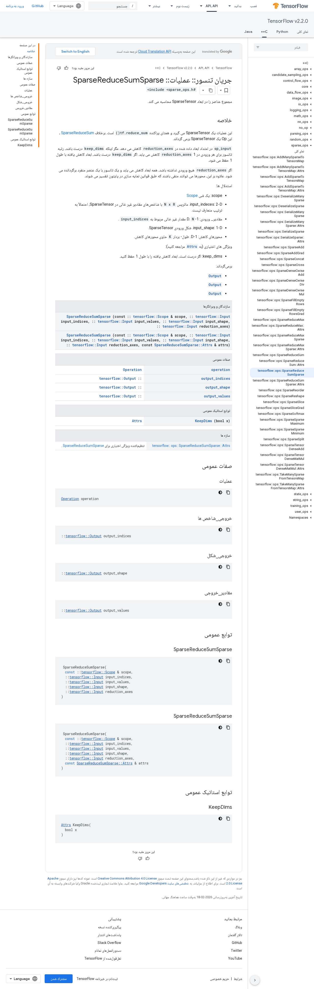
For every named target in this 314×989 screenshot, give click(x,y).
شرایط (238, 979)
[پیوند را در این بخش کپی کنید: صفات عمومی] (195, 466)
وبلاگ (238, 927)
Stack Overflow (109, 943)
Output (215, 276)
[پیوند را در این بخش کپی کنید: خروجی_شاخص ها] (191, 519)
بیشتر (156, 6)
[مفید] (66, 68)
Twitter (236, 951)
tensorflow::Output (117, 378)
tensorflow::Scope (151, 316)
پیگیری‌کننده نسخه (109, 927)
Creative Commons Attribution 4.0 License (127, 878)
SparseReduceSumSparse (88, 316)
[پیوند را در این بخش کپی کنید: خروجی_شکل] (201, 556)
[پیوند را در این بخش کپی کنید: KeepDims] (202, 807)
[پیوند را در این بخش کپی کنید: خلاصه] (212, 121)
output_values (217, 396)
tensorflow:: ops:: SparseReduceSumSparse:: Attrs (191, 446)
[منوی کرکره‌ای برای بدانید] (228, 6)
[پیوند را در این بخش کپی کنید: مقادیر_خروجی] (198, 593)
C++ (264, 31)
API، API (212, 6)
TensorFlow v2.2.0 (287, 21)
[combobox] (112, 5)
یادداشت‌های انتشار (109, 935)
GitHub (38, 6)
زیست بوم (182, 6)
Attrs (192, 246)
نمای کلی (302, 31)
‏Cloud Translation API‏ (154, 51)
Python (282, 31)
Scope (192, 195)
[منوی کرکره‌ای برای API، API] (200, 6)
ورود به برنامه (15, 6)
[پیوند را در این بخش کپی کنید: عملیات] (213, 481)
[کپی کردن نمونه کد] (228, 492)
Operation (132, 369)
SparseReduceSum (77, 133)
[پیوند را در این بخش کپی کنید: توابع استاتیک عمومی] (179, 793)
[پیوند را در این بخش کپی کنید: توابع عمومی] (198, 635)
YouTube (235, 958)
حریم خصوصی (219, 979)
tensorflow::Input (212, 316)
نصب (253, 6)
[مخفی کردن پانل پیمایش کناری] (255, 980)
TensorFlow (224, 68)
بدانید (237, 6)
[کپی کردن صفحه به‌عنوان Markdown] (210, 90)
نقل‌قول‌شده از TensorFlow (102, 958)
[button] (282, 69)
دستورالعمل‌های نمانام (108, 951)
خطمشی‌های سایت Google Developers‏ (164, 883)
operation (220, 369)
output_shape (217, 387)
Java (248, 31)
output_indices (215, 378)
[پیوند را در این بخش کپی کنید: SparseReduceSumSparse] (167, 650)
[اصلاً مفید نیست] (59, 68)
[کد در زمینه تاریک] (220, 492)
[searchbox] (281, 47)
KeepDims (203, 420)
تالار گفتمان (235, 935)
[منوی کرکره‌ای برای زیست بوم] (170, 6)
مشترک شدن (59, 979)
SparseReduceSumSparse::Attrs (183, 345)
